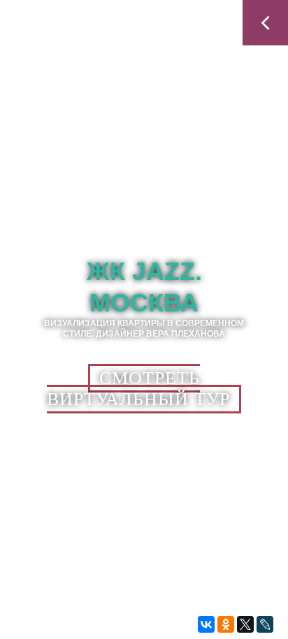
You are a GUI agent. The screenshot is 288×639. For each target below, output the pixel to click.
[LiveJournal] (265, 624)
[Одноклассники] (225, 624)
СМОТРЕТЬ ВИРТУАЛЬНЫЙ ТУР (138, 388)
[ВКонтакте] (206, 624)
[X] (245, 624)
